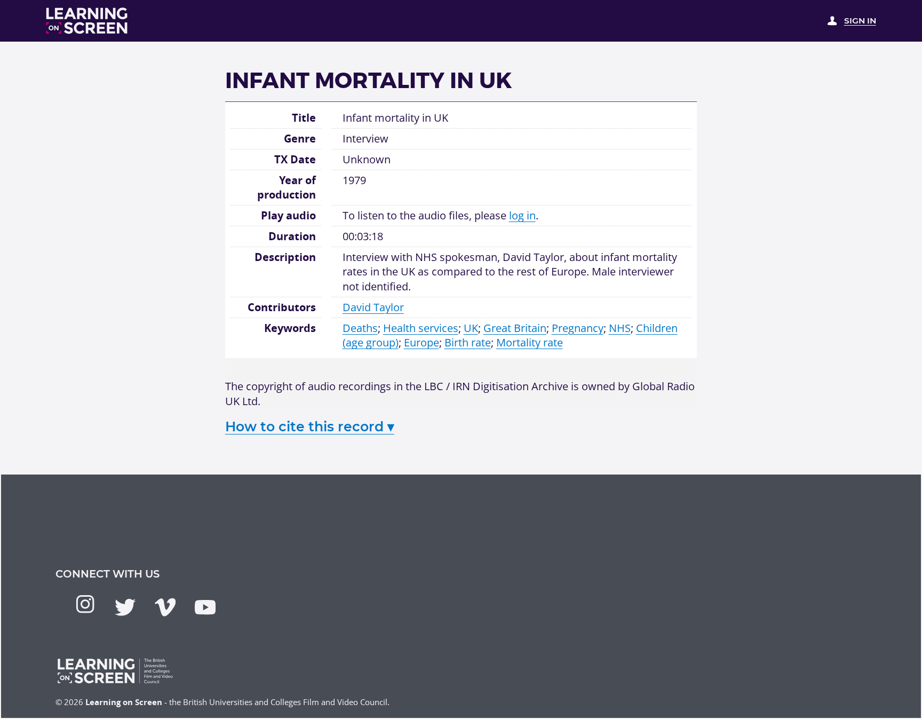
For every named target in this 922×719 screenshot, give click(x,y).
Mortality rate (529, 342)
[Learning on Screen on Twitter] (125, 607)
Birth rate (467, 342)
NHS (620, 328)
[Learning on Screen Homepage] (87, 21)
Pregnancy (577, 328)
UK (471, 328)
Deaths (360, 328)
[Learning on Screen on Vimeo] (165, 607)
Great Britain (514, 328)
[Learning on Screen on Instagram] (85, 604)
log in (522, 215)
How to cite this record (309, 426)
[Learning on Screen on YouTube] (205, 607)
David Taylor (373, 307)
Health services (420, 328)
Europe (421, 342)
